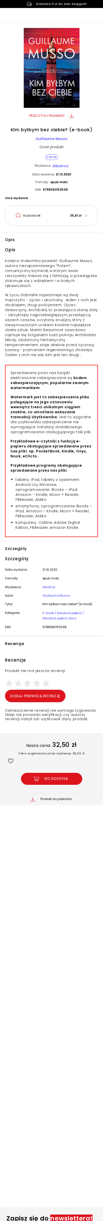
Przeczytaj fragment (47, 116)
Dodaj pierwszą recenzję (35, 695)
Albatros (60, 165)
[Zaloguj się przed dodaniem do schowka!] (10, 760)
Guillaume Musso (52, 138)
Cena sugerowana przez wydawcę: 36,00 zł (51, 753)
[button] (51, 68)
